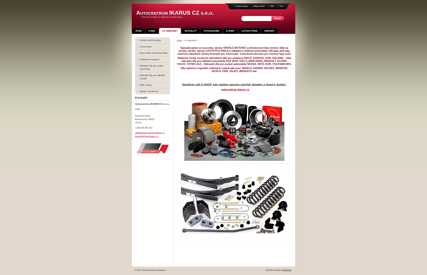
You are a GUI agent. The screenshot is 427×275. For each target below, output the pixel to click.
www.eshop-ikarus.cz (235, 89)
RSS (272, 6)
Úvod (179, 41)
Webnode (287, 270)
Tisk (281, 6)
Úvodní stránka (242, 6)
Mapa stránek (259, 6)
